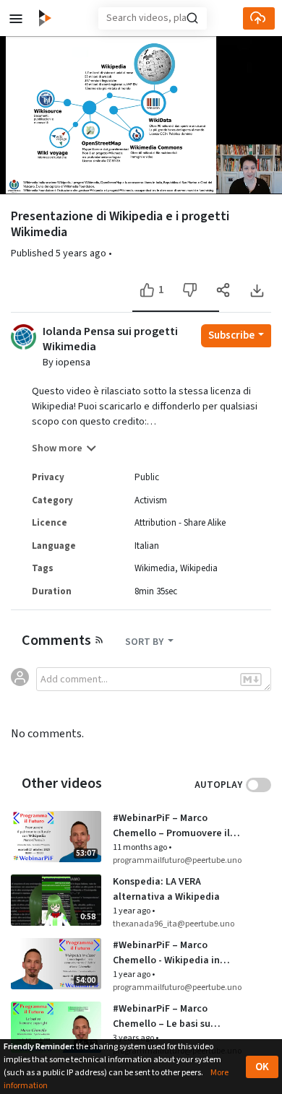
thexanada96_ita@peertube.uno (173, 924)
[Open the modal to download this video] (256, 290)
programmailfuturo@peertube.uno (177, 860)
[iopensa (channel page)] (23, 336)
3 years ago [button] (134, 1038)
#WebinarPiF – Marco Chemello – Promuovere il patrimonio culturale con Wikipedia (171, 826)
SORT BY (145, 642)
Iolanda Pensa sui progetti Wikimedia (110, 339)
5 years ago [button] (82, 253)
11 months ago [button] (140, 847)
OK (262, 1067)
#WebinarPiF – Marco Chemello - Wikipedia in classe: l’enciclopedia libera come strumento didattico (176, 953)
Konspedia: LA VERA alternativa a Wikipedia (166, 889)
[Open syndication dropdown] (99, 639)
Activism (150, 500)
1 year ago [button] (132, 911)
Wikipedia (199, 568)
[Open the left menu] (16, 18)
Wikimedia (154, 568)
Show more (57, 448)
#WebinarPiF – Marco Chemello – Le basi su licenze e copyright (161, 1017)
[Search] (192, 18)
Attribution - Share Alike (180, 522)
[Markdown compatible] (251, 679)
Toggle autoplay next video (258, 785)
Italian (146, 545)
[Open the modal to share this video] (223, 290)
